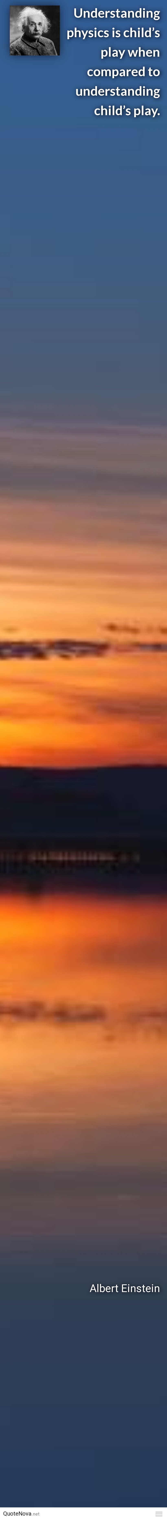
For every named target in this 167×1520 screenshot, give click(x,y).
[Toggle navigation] (159, 1513)
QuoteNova (21, 1513)
